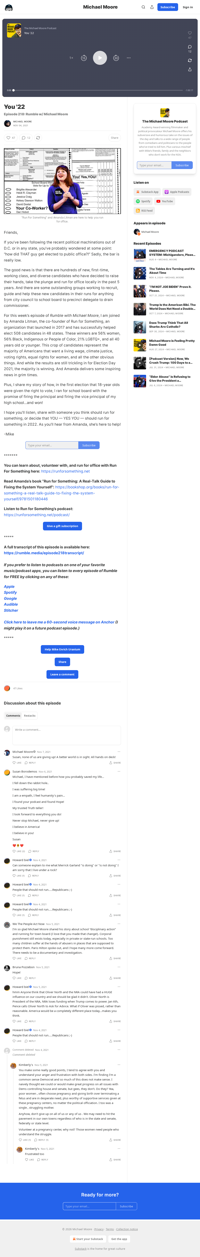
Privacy (99, 1229)
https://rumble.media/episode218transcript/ (44, 553)
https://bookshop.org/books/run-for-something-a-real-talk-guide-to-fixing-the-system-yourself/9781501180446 (61, 493)
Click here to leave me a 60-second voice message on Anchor (59, 622)
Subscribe (168, 7)
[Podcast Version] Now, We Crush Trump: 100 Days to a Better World (169, 361)
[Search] (143, 7)
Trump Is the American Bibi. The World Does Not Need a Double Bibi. (172, 307)
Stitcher (11, 610)
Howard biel (20, 860)
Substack (81, 1249)
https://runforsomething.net (65, 471)
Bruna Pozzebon (23, 967)
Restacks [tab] (29, 715)
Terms (110, 1229)
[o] (140, 255)
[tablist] (21, 716)
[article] (165, 255)
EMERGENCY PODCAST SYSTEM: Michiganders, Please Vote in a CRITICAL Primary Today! (172, 253)
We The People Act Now (28, 924)
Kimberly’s (26, 1065)
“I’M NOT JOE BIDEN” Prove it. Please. (170, 289)
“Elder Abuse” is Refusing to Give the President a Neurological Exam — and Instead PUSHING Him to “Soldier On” (169, 379)
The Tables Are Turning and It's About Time (172, 271)
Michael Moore (22, 121)
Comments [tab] (13, 715)
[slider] (98, 90)
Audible (11, 604)
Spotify (10, 592)
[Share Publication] (152, 7)
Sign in (188, 7)
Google (10, 598)
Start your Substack (89, 1239)
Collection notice (127, 1229)
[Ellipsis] (119, 751)
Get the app (119, 1239)
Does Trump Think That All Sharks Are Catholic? (168, 325)
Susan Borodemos (24, 771)
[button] (71, 58)
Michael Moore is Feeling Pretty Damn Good (172, 342)
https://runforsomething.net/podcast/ (37, 515)
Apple (9, 586)
